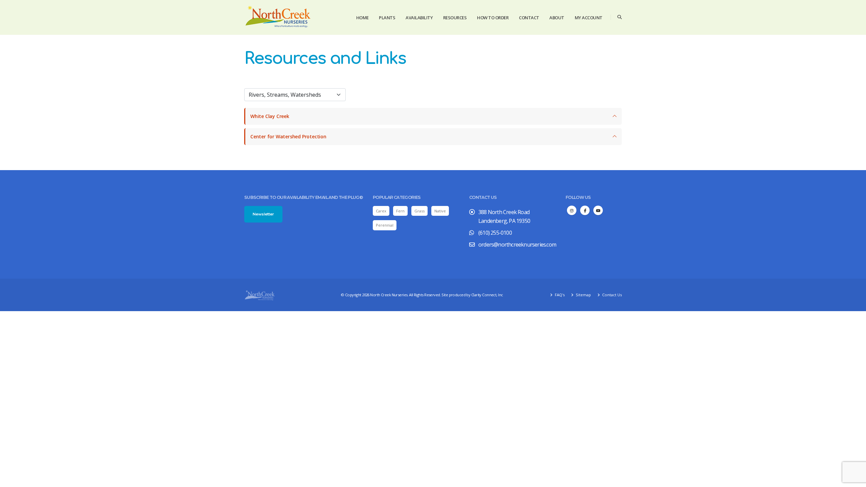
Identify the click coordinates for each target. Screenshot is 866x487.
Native (440, 210)
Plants (387, 18)
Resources (455, 18)
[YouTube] (598, 210)
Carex (381, 210)
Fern (400, 210)
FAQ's (559, 294)
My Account (588, 18)
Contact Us (611, 294)
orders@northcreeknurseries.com (517, 244)
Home (362, 18)
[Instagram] (571, 210)
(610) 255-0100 (495, 232)
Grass (419, 210)
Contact (529, 18)
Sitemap (583, 294)
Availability (419, 18)
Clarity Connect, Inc (487, 294)
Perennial (384, 225)
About (556, 18)
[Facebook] (585, 210)
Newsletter (263, 214)
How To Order (492, 18)
